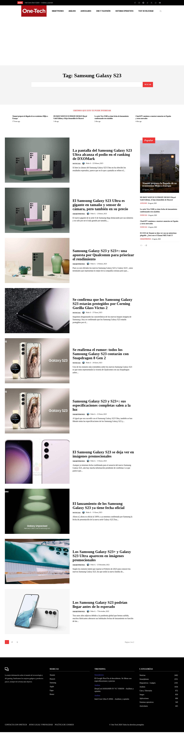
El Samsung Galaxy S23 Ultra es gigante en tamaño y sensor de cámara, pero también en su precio (100, 205)
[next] (100, 2)
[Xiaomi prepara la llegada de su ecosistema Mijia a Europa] (159, 166)
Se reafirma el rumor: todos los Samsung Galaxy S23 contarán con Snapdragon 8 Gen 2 (101, 354)
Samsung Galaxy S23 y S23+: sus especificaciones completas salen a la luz (102, 405)
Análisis (143, 203)
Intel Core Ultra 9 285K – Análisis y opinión (39, 3)
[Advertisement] (92, 41)
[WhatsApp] (155, 3)
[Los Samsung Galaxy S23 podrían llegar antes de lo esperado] (37, 611)
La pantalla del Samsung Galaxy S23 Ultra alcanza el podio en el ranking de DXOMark (102, 154)
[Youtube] (160, 3)
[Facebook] (135, 3)
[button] (160, 11)
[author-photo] (84, 163)
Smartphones (79, 214)
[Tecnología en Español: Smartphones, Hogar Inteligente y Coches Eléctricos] (34, 11)
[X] (151, 3)
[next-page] (17, 642)
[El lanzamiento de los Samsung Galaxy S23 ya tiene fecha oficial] (37, 511)
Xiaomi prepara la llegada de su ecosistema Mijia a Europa (159, 184)
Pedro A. (88, 163)
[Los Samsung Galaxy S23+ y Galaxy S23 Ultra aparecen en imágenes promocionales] (37, 561)
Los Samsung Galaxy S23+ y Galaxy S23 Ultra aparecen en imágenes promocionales (102, 556)
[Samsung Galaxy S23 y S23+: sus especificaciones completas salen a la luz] (37, 410)
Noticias (76, 164)
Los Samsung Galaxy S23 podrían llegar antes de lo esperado (100, 604)
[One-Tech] (25, 669)
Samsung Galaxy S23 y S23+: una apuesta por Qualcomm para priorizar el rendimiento (103, 255)
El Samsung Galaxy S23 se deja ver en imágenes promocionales (103, 454)
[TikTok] (147, 3)
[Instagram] (139, 3)
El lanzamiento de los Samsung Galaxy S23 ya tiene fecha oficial (98, 505)
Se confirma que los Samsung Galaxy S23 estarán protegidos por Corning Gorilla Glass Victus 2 (102, 303)
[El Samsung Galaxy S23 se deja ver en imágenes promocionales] (37, 461)
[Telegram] (143, 3)
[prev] (96, 2)
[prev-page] (141, 245)
